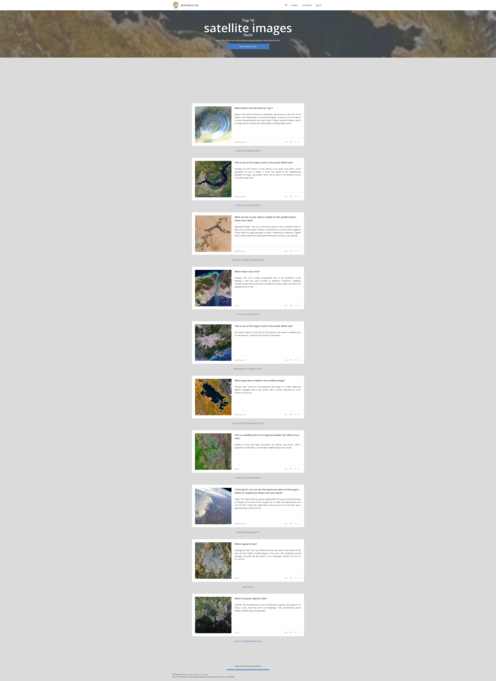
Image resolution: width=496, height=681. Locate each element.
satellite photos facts (248, 205)
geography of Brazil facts (248, 368)
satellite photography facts (248, 423)
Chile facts (248, 586)
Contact (205, 674)
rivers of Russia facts (248, 532)
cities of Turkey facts (248, 314)
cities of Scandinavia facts (248, 641)
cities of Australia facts (248, 477)
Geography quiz (248, 46)
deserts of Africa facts (248, 151)
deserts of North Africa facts (248, 260)
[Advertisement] (248, 80)
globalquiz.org (189, 5)
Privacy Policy (194, 674)
